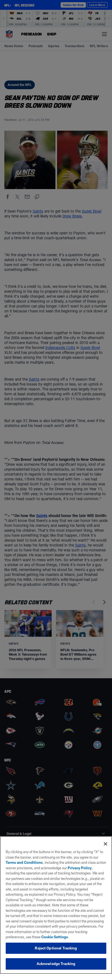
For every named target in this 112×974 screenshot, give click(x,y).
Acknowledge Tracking (56, 963)
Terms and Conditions (24, 862)
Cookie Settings (54, 937)
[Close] (105, 844)
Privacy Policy (80, 868)
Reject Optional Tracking (56, 948)
